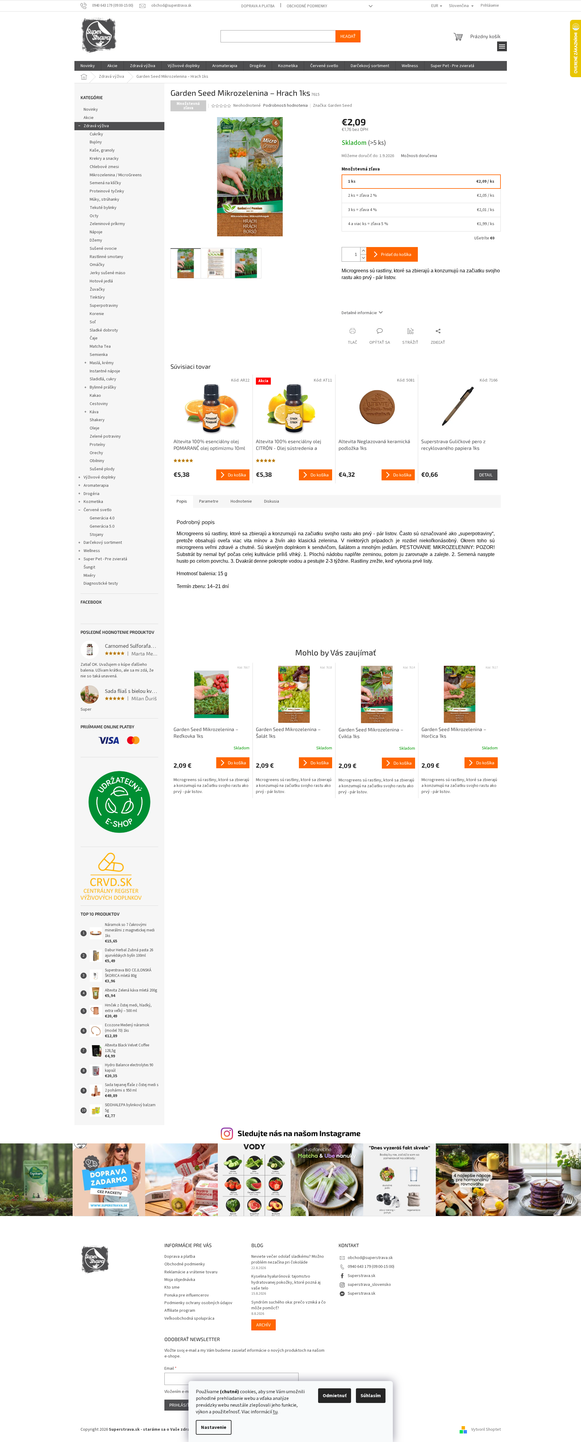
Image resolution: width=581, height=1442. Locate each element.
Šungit (89, 567)
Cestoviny (99, 404)
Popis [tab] (182, 501)
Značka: (332, 105)
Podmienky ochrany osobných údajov (198, 1303)
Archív (263, 1324)
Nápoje (96, 232)
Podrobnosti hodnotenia (285, 106)
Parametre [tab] (208, 501)
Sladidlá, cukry (103, 379)
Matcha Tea (100, 346)
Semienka (99, 355)
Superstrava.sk (361, 1276)
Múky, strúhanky (104, 199)
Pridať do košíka (396, 254)
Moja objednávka (179, 1280)
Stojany (96, 535)
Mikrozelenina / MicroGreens (116, 175)
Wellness (92, 551)
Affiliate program (179, 1310)
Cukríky (96, 134)
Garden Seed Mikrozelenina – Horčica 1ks (453, 732)
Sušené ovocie (103, 249)
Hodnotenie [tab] (241, 501)
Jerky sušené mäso (107, 273)
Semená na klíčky (105, 183)
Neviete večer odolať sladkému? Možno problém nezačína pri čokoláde (287, 1259)
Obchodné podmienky (307, 6)
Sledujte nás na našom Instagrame (299, 1133)
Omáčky (97, 265)
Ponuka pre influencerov (186, 1295)
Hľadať (348, 36)
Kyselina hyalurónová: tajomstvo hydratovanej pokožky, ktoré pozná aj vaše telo (286, 1282)
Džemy (96, 240)
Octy (94, 216)
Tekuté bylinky (103, 208)
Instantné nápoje (105, 371)
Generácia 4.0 (102, 518)
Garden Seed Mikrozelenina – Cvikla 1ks (371, 732)
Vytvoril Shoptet (486, 1429)
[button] (212, 776)
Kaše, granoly (102, 150)
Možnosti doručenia (419, 156)
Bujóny (96, 142)
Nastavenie (213, 1427)
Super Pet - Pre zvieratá (105, 559)
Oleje (94, 428)
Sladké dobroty (104, 330)
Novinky (91, 109)
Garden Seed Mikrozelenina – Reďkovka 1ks (206, 732)
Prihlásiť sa (182, 1405)
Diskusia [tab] (271, 501)
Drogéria (91, 494)
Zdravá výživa (96, 126)
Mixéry (89, 575)
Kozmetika (93, 502)
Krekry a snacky (104, 159)
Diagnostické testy (101, 583)
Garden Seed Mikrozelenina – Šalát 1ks (288, 732)
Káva (94, 412)
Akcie (89, 118)
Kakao (95, 396)
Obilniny (97, 461)
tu (275, 1411)
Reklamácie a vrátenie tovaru (190, 1272)
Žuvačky (97, 289)
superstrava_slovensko (369, 1285)
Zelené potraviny (105, 436)
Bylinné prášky (103, 387)
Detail (486, 474)
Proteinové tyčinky (107, 191)
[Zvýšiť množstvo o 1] (363, 250)
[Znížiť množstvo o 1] (363, 257)
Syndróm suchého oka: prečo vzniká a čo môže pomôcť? (288, 1305)
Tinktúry (97, 297)
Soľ (93, 322)
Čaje (94, 338)
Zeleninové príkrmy (107, 224)
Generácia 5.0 (102, 526)
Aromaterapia (96, 485)
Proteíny (97, 445)
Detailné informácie (359, 313)
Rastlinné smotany (106, 257)
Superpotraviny (104, 306)
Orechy (96, 453)
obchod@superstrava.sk (370, 1258)
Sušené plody (102, 469)
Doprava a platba (257, 6)
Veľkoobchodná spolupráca (189, 1318)
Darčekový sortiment (103, 543)
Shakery (97, 420)
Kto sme (172, 1287)
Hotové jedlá (101, 281)
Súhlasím (370, 1395)
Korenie (97, 314)
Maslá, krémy (102, 363)
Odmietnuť (334, 1395)
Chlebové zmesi (104, 167)
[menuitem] (87, 66)
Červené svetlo (98, 510)
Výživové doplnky (100, 477)
